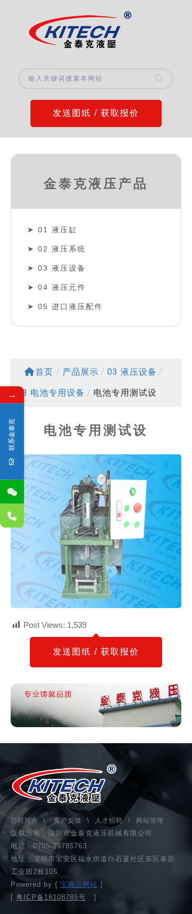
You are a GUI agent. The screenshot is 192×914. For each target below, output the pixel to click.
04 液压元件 (62, 287)
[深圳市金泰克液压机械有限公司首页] (80, 30)
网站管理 (150, 820)
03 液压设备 (62, 268)
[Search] (160, 78)
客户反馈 (68, 820)
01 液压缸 (57, 229)
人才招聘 (109, 820)
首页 (44, 372)
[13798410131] (12, 516)
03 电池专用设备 (51, 393)
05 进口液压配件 (70, 306)
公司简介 (26, 820)
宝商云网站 (79, 884)
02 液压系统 (62, 249)
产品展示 (80, 372)
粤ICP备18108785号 (51, 897)
